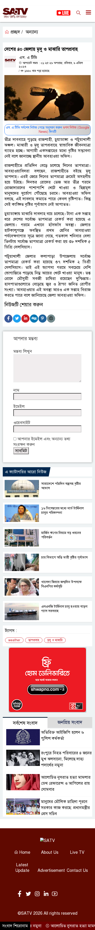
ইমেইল (19, 406)
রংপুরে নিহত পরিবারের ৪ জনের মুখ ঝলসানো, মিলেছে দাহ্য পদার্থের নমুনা (66, 759)
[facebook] (20, 894)
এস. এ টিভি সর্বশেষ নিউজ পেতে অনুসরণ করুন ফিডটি (47, 130)
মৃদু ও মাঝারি (54, 640)
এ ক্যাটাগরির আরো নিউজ (25, 471)
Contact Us (77, 870)
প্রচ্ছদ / (16, 32)
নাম (16, 390)
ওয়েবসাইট (21, 422)
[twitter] (29, 894)
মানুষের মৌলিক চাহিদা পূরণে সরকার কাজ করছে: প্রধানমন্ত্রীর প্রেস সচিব (65, 807)
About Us (49, 852)
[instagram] (38, 894)
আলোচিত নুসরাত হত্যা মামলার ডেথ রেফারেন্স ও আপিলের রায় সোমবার (66, 783)
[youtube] (54, 894)
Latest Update (22, 867)
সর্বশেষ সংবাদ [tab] (25, 723)
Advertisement (51, 870)
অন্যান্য (32, 32)
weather (14, 640)
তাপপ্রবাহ (33, 640)
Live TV (77, 852)
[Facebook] (8, 318)
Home (24, 852)
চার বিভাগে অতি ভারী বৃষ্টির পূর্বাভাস (64, 557)
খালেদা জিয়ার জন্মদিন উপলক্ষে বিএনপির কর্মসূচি (61, 584)
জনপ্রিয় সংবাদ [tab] (70, 722)
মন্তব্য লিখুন (22, 351)
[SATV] (47, 840)
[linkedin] (46, 894)
